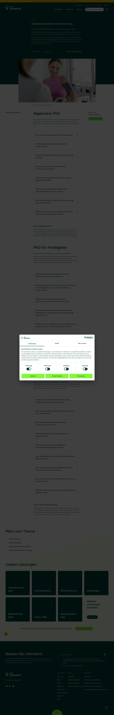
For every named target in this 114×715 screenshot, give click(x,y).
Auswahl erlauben (57, 376)
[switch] (47, 369)
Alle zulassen (81, 376)
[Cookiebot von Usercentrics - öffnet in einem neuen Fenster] (85, 338)
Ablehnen (33, 376)
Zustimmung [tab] (32, 343)
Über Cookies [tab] (82, 343)
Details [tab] (57, 343)
